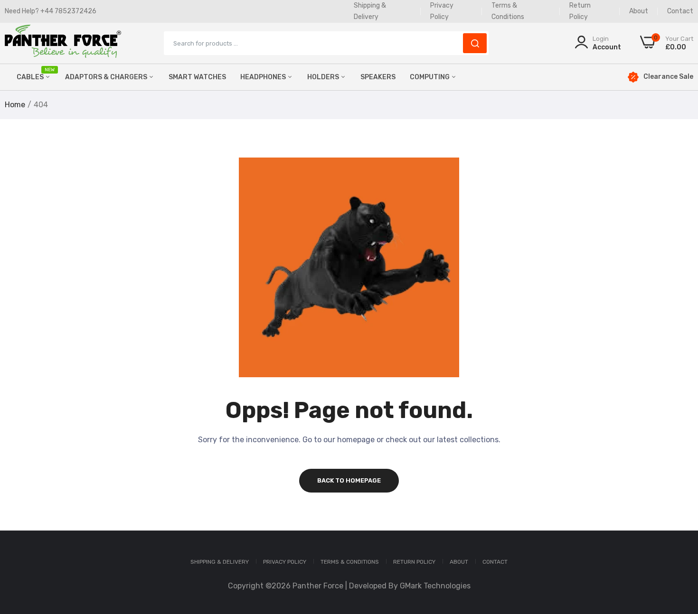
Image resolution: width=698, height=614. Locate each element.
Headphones (263, 77)
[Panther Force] (63, 43)
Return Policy (414, 561)
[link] (679, 545)
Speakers (378, 77)
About (638, 11)
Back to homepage (349, 480)
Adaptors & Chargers (107, 77)
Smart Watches (197, 77)
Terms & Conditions (350, 561)
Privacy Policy (284, 561)
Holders (323, 77)
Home (15, 104)
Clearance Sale (668, 77)
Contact (680, 11)
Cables (34, 74)
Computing (430, 77)
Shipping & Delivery (219, 561)
